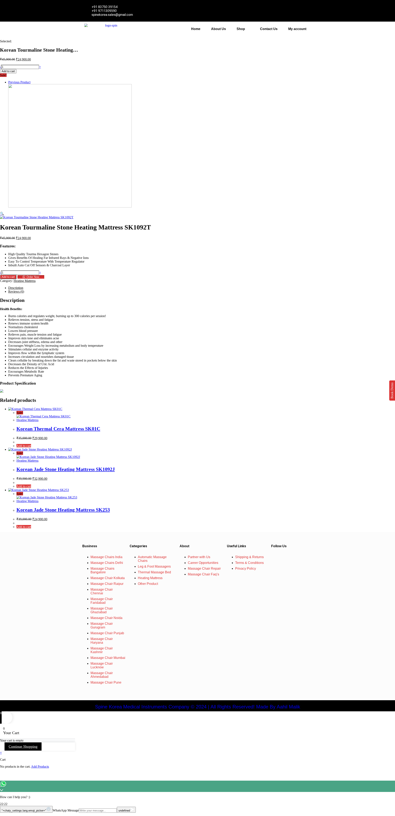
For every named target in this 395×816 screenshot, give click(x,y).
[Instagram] (292, 557)
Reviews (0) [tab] (16, 291)
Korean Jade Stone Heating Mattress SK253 (63, 509)
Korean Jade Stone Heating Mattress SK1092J (65, 469)
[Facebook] (280, 557)
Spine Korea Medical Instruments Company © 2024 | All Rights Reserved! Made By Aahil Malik (197, 706)
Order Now (33, 276)
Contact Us (269, 29)
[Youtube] (304, 557)
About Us (218, 29)
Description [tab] (15, 288)
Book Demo (392, 390)
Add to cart (8, 71)
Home (195, 29)
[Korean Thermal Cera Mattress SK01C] (70, 206)
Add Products (40, 766)
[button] (243, 29)
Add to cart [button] (23, 445)
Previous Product (19, 82)
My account (297, 29)
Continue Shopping (23, 746)
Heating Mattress (25, 281)
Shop (241, 29)
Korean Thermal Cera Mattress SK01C (58, 428)
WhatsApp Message (66, 810)
